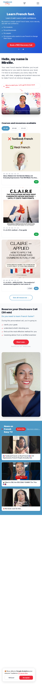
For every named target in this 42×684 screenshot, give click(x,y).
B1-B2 (14, 128)
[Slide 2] (23, 49)
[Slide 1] (19, 49)
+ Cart (30, 288)
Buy (36, 288)
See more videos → (33, 429)
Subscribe (20, 429)
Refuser (11, 678)
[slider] (21, 110)
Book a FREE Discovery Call (21, 45)
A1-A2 (5, 128)
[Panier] (24, 3)
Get (36, 182)
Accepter (26, 678)
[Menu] (37, 3)
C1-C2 (23, 128)
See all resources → (21, 298)
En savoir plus (23, 673)
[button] (21, 103)
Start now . (21, 342)
